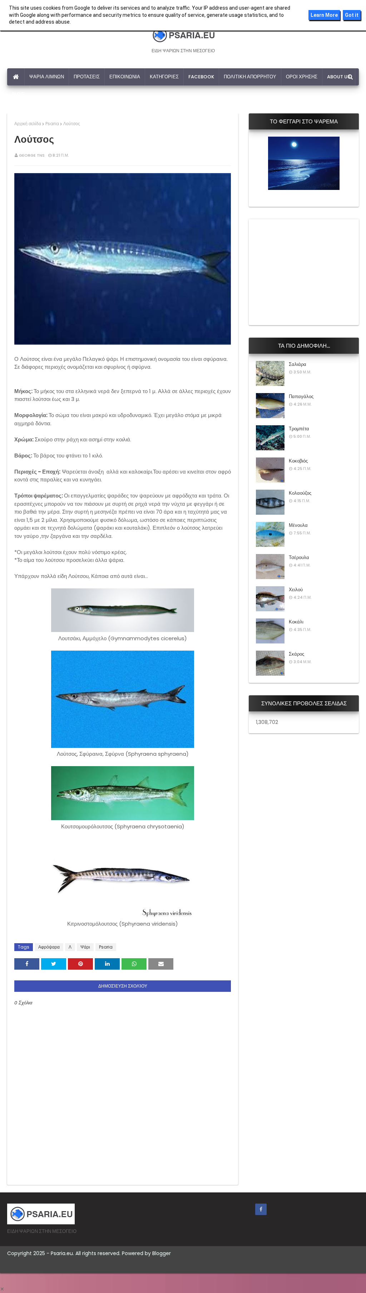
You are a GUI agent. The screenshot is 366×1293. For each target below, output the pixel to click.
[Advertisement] (309, 271)
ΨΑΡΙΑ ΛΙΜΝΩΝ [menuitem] (46, 76)
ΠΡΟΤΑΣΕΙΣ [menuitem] (87, 76)
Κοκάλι (296, 621)
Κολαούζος (300, 493)
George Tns (32, 155)
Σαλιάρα (297, 364)
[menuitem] (16, 76)
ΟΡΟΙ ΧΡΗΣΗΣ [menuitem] (301, 76)
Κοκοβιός (298, 460)
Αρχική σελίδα (27, 124)
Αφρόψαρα (49, 947)
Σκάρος (296, 654)
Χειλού (296, 589)
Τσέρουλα (299, 557)
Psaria (52, 124)
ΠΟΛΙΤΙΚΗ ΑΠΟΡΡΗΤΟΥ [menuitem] (250, 76)
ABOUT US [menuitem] (338, 76)
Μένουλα (298, 525)
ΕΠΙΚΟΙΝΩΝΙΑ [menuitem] (124, 76)
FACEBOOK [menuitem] (201, 76)
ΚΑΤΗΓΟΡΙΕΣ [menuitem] (164, 76)
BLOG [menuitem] (18, 93)
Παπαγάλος (301, 396)
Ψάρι (85, 947)
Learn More (324, 15)
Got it (351, 15)
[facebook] (261, 1209)
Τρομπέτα (299, 428)
